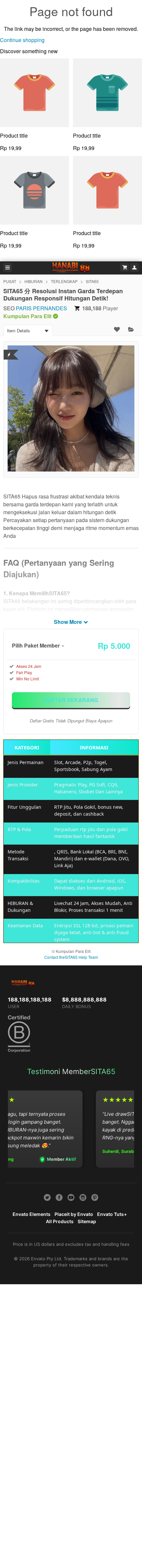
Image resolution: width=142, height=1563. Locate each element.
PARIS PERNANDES (41, 308)
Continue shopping (22, 40)
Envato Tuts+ (112, 1214)
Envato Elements (32, 1214)
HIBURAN (33, 281)
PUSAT (9, 281)
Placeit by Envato (73, 1214)
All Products (60, 1221)
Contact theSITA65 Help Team (71, 957)
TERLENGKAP (64, 281)
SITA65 (92, 281)
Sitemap (87, 1221)
